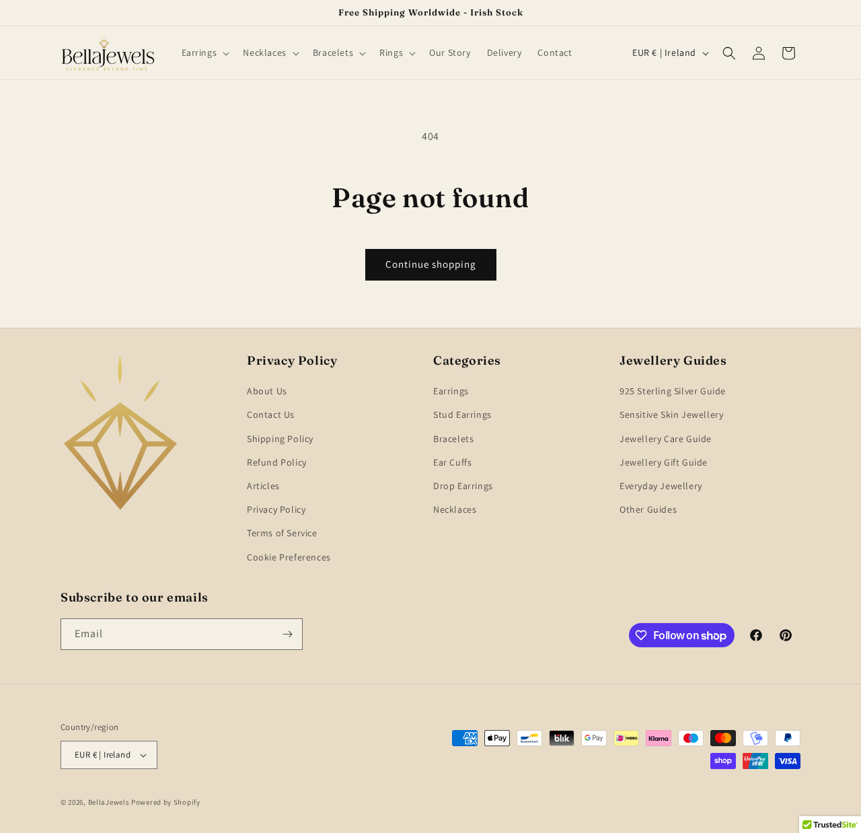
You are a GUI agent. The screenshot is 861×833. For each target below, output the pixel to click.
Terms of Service (282, 533)
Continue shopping (430, 264)
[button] (204, 52)
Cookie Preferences (289, 557)
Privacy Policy (276, 509)
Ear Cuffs (452, 462)
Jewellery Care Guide (666, 439)
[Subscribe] (287, 634)
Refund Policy (277, 462)
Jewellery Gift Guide (664, 462)
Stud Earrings (462, 414)
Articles (263, 486)
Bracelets (453, 439)
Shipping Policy (280, 439)
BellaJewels (109, 802)
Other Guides (648, 509)
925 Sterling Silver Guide (673, 391)
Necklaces (454, 509)
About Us (267, 391)
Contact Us (271, 414)
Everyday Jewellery (661, 486)
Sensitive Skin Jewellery (671, 414)
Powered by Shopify (165, 802)
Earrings (451, 391)
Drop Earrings (463, 486)
